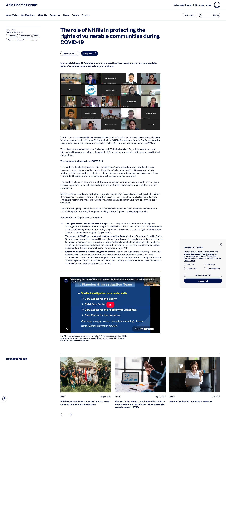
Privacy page (189, 260)
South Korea (12, 36)
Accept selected (203, 275)
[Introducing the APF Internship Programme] (195, 374)
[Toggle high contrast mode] (3, 398)
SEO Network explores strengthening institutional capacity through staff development (84, 403)
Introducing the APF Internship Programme (191, 401)
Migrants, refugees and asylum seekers (21, 40)
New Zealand (25, 36)
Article (13, 30)
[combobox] (69, 53)
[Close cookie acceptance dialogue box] (220, 244)
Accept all (203, 281)
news (63, 396)
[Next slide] (70, 414)
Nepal (36, 36)
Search (216, 15)
